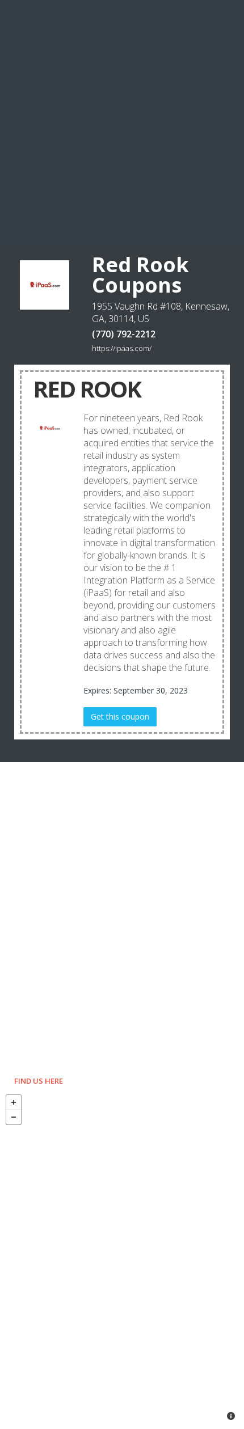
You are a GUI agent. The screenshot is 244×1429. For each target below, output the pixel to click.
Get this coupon (120, 716)
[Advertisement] (122, 122)
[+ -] (122, 1259)
